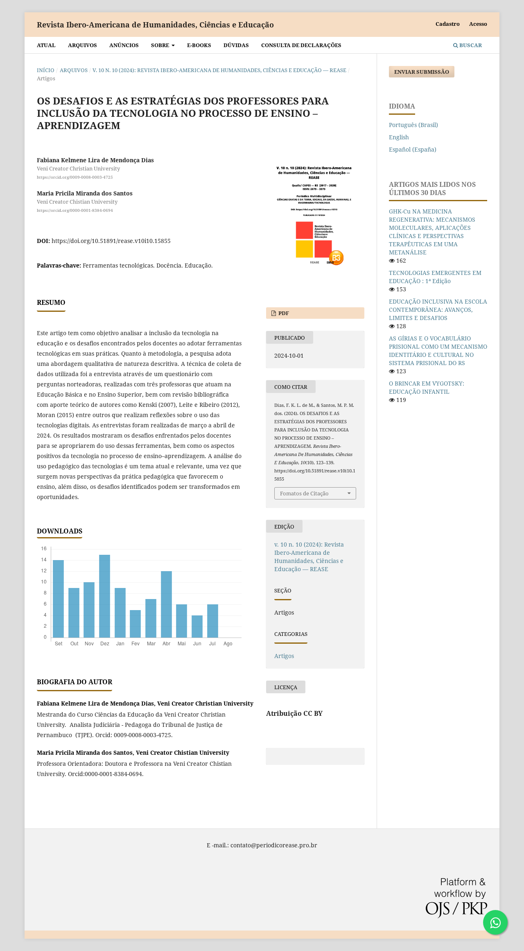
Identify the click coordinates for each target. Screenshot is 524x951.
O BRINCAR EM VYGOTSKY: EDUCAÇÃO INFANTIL (426, 387)
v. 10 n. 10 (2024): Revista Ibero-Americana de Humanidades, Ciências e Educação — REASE (219, 70)
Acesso (478, 23)
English (399, 137)
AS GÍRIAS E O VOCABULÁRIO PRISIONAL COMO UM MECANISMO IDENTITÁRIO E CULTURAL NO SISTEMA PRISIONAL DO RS (438, 350)
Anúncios (124, 45)
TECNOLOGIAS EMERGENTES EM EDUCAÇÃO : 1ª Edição (435, 277)
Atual (46, 45)
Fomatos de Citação (304, 493)
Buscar (470, 45)
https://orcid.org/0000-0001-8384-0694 (75, 210)
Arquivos (82, 45)
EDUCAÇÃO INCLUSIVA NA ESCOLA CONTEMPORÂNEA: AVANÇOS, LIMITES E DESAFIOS (438, 309)
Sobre (160, 45)
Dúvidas (236, 45)
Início (45, 70)
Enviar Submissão (421, 71)
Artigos (284, 656)
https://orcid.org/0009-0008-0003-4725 (75, 177)
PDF (283, 313)
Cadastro (448, 23)
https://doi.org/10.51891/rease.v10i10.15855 (111, 241)
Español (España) (412, 149)
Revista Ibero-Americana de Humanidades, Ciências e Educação (155, 25)
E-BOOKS (199, 45)
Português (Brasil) (413, 125)
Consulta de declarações (301, 45)
